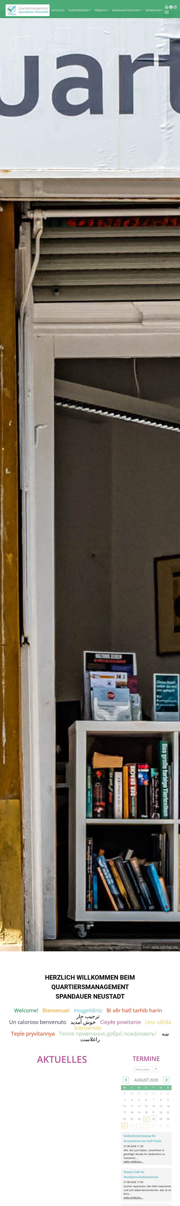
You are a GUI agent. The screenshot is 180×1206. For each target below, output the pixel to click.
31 (124, 1125)
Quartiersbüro (79, 10)
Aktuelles (58, 10)
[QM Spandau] (28, 10)
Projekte (100, 10)
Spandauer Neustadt (126, 10)
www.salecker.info (165, 946)
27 (146, 1118)
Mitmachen (153, 10)
